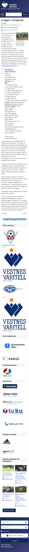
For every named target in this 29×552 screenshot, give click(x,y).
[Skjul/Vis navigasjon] (2, 14)
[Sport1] (9, 451)
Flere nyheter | (9, 219)
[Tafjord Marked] (10, 386)
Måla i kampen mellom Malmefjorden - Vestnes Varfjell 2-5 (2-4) (20, 498)
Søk (26, 14)
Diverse (19, 482)
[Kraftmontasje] (13, 402)
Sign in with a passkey (16, 535)
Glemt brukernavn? (6, 546)
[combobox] (14, 14)
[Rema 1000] (10, 394)
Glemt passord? (5, 544)
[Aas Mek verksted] (7, 372)
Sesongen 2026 (8, 479)
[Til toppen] (26, 549)
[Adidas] (7, 441)
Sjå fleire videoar (9, 510)
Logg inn (14, 540)
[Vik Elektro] (14, 424)
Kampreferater (13, 27)
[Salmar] (13, 411)
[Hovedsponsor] (14, 345)
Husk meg (6, 531)
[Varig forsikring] (11, 358)
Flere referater (20, 219)
